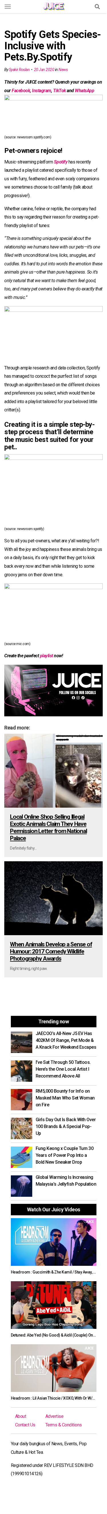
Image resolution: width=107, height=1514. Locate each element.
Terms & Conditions (63, 1425)
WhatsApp (84, 90)
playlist (46, 655)
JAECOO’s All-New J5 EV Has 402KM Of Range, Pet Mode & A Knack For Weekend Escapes (66, 1040)
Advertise (54, 1416)
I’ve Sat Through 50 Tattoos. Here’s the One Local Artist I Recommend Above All (63, 1069)
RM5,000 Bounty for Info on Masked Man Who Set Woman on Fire (65, 1097)
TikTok (59, 90)
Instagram (41, 90)
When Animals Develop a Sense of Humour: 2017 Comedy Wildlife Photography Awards (51, 951)
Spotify (61, 162)
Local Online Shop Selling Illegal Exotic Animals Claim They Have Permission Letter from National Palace (48, 827)
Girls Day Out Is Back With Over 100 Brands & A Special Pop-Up (66, 1126)
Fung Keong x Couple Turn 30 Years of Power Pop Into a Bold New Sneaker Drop (65, 1155)
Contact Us (25, 1425)
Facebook (21, 90)
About (20, 1416)
